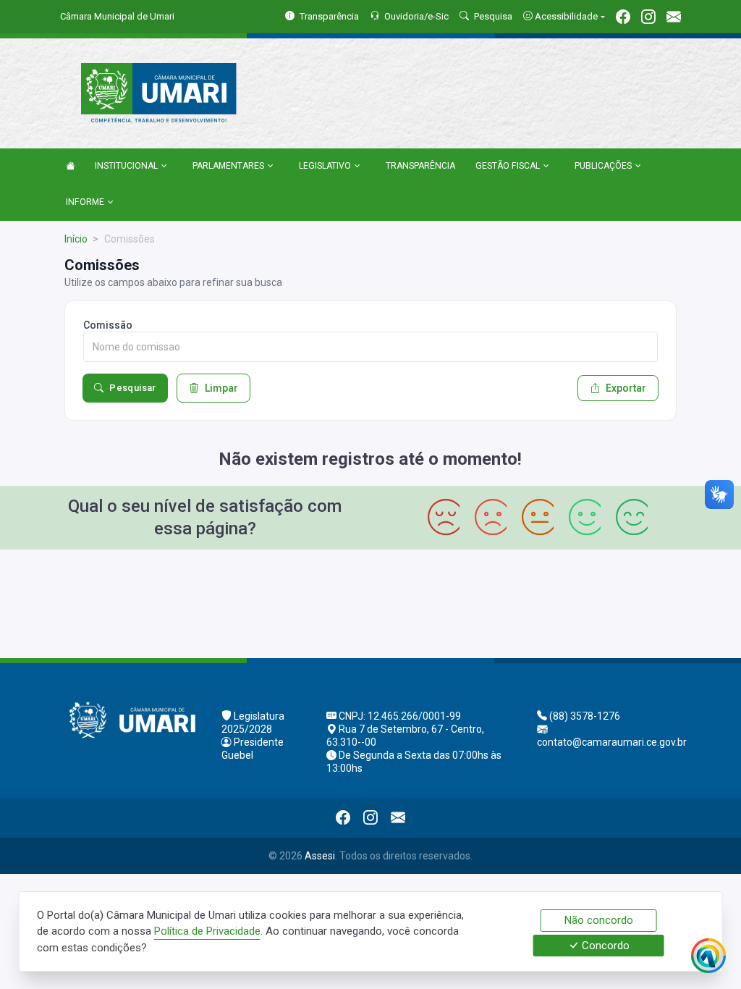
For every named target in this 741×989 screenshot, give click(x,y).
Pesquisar (132, 387)
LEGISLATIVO (325, 166)
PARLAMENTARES (228, 166)
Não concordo (598, 920)
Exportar (626, 388)
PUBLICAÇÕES (603, 166)
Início (76, 239)
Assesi (320, 856)
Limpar (221, 388)
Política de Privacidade (207, 931)
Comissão (107, 325)
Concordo (604, 945)
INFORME (85, 202)
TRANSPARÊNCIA (420, 166)
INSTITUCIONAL (126, 166)
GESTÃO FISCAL (507, 166)
